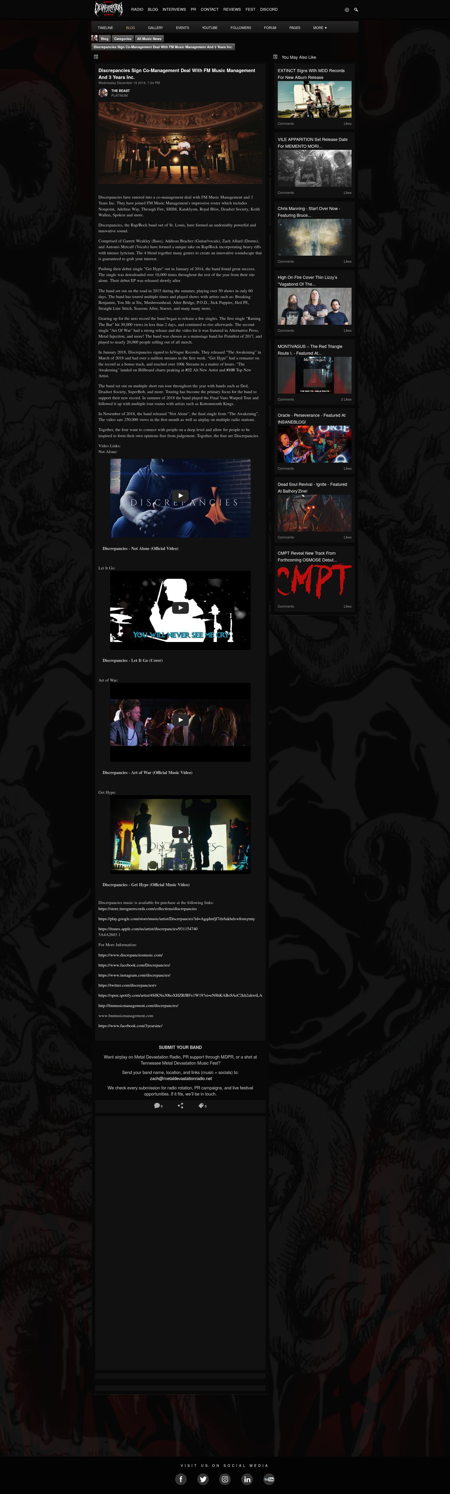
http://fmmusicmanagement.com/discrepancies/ (138, 1005)
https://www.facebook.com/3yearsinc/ (130, 1025)
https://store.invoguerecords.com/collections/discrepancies (147, 908)
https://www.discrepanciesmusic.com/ (130, 955)
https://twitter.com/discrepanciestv (127, 985)
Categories (122, 38)
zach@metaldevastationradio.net (180, 1078)
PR (193, 9)
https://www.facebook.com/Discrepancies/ (134, 965)
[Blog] (96, 56)
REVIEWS (232, 9)
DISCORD (269, 9)
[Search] (356, 9)
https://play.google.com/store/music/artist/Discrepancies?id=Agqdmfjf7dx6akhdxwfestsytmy (176, 918)
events (182, 27)
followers (241, 27)
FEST (250, 9)
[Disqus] (180, 1182)
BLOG (153, 9)
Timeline (105, 27)
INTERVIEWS (174, 9)
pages (294, 27)
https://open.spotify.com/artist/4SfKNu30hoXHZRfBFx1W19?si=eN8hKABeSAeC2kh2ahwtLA (180, 995)
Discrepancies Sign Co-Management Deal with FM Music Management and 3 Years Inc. (163, 46)
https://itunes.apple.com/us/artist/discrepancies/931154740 (148, 928)
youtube (210, 27)
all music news (149, 38)
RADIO (137, 9)
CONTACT (210, 9)
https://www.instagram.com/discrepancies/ (134, 975)
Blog (105, 38)
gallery (155, 27)
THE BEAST (120, 90)
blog (130, 27)
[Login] (347, 9)
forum (270, 27)
